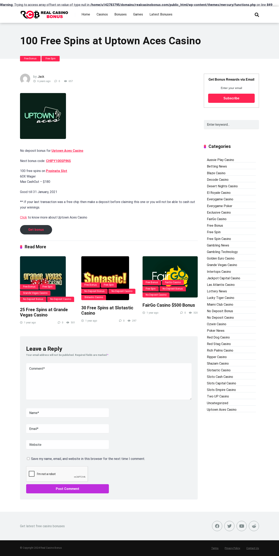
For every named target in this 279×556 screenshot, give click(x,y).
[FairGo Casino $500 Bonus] (170, 277)
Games (138, 14)
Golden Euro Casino (220, 258)
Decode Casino (218, 180)
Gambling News (218, 245)
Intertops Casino (219, 272)
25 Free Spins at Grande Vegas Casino (44, 312)
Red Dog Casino (218, 337)
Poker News (215, 331)
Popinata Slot (56, 171)
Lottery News (217, 291)
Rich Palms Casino (220, 350)
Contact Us (252, 548)
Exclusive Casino (219, 212)
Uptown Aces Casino (67, 151)
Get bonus (36, 230)
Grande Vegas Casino (35, 293)
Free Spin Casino (219, 239)
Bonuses (120, 14)
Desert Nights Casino (222, 186)
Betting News (217, 166)
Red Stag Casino (219, 344)
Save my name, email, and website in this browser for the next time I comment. (88, 459)
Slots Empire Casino (221, 390)
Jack (41, 77)
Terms (215, 548)
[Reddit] (254, 526)
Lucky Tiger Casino (220, 298)
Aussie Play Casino (220, 160)
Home (85, 14)
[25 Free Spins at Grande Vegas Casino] (47, 279)
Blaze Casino (216, 173)
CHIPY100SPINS (58, 161)
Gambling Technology (222, 252)
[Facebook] (217, 526)
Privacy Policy (232, 548)
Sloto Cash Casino (220, 377)
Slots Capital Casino (221, 383)
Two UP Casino (218, 396)
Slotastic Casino (93, 297)
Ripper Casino (217, 357)
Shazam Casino (218, 363)
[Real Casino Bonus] (44, 13)
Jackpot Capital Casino (223, 278)
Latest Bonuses (161, 14)
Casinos (102, 14)
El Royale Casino (219, 193)
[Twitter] (229, 526)
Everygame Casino (220, 199)
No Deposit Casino (60, 299)
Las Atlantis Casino (221, 285)
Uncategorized (217, 403)
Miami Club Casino (220, 304)
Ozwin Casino (216, 324)
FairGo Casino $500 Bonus (169, 305)
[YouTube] (242, 526)
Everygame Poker (219, 206)
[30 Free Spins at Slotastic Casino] (108, 278)
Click (23, 217)
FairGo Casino (173, 282)
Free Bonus (30, 58)
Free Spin (51, 58)
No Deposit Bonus (33, 299)
